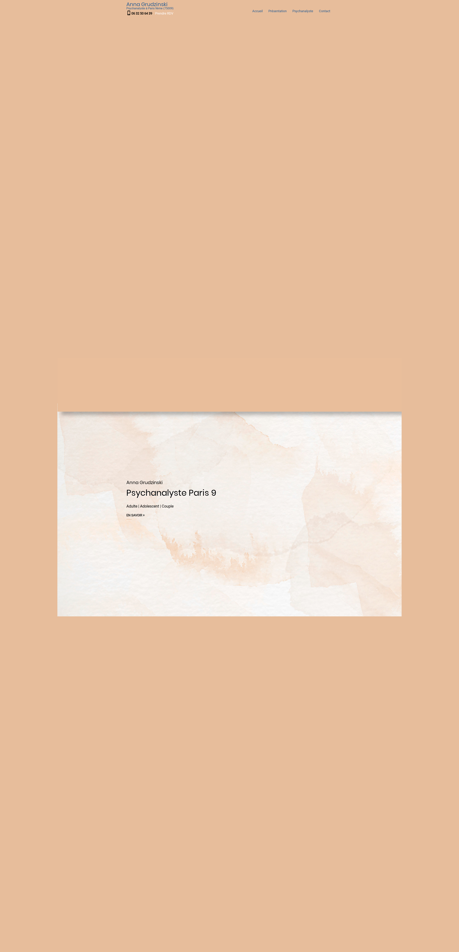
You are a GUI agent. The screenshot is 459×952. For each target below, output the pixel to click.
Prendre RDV (164, 13)
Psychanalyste (302, 11)
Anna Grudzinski (147, 4)
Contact (324, 11)
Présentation (277, 11)
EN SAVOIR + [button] (135, 515)
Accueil (257, 11)
